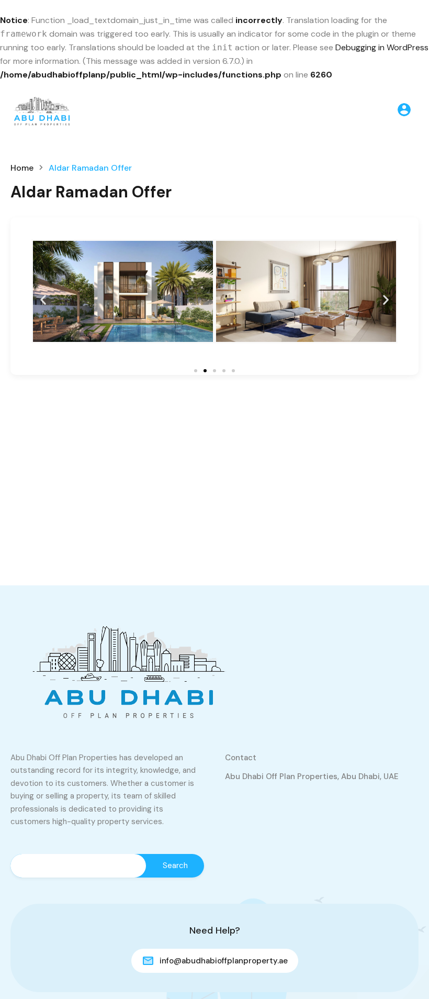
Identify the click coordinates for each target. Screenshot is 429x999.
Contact (240, 757)
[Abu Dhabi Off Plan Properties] (41, 108)
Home (21, 168)
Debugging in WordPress (381, 47)
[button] (43, 299)
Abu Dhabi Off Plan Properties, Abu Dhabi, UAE (312, 776)
